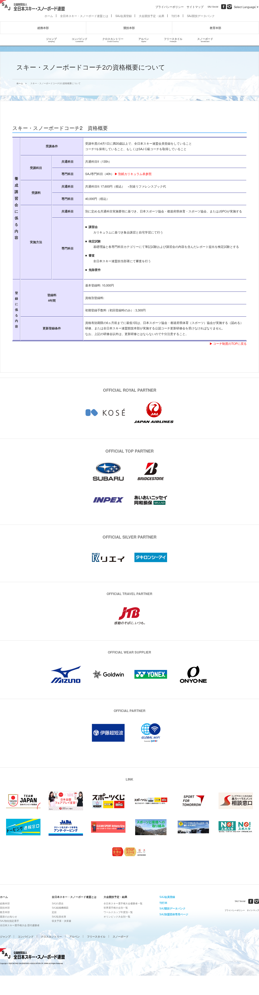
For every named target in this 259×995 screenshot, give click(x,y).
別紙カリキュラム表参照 (135, 174)
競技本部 (129, 28)
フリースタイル (173, 39)
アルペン (143, 39)
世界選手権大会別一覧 (116, 907)
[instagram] (229, 6)
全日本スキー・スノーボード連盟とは (84, 15)
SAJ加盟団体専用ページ (173, 914)
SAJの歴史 (58, 903)
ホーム (49, 15)
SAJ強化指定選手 (9, 921)
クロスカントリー (112, 39)
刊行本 (175, 15)
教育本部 (215, 28)
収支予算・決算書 (61, 921)
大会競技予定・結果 (151, 15)
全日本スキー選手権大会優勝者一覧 (123, 903)
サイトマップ (195, 7)
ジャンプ (51, 39)
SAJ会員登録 (123, 15)
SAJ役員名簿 (59, 916)
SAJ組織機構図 (60, 907)
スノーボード (205, 39)
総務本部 (43, 28)
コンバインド (79, 39)
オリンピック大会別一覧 (117, 916)
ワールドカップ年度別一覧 (118, 912)
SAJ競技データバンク (201, 15)
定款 (54, 912)
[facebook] (223, 6)
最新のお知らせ (8, 916)
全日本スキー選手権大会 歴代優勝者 (19, 925)
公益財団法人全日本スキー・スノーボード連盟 (32, 954)
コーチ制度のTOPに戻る (230, 343)
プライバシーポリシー (169, 7)
